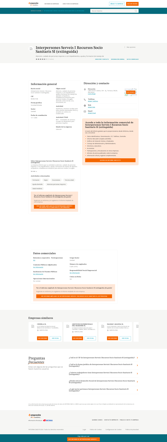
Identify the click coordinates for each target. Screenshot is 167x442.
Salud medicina (37, 188)
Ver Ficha (55, 338)
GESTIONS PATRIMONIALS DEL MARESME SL (82, 325)
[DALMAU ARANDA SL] (102, 326)
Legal (84, 429)
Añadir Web (91, 107)
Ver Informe (42, 338)
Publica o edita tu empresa (129, 420)
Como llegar (92, 94)
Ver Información (38, 267)
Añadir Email (92, 113)
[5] (44, 59)
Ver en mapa (131, 92)
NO (34, 260)
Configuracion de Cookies (114, 429)
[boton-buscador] (136, 11)
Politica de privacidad (132, 429)
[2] (39, 59)
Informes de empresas (51, 4)
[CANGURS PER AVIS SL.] (137, 326)
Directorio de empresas (70, 4)
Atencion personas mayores (56, 184)
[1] (37, 59)
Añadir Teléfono (93, 101)
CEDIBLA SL (41, 324)
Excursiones (56, 180)
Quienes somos (97, 420)
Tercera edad (69, 180)
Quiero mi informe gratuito (110, 160)
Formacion (35, 180)
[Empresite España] (34, 3)
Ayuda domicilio (37, 184)
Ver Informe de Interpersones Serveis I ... (83, 439)
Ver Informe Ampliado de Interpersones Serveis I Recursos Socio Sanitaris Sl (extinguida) (54, 206)
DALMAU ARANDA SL (115, 324)
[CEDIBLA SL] (32, 326)
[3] (41, 59)
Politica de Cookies (96, 429)
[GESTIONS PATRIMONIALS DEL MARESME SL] (67, 326)
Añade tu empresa (116, 4)
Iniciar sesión (132, 4)
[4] (42, 59)
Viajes (46, 180)
